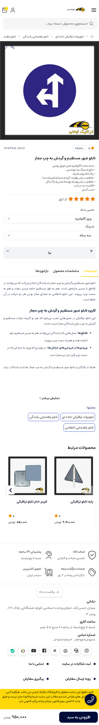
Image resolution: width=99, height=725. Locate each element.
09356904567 (84, 640)
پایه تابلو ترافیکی (81, 501)
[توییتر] (54, 651)
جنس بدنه (87, 210)
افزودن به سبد (78, 717)
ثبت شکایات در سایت (76, 664)
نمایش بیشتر (50, 398)
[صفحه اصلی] (92, 36)
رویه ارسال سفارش (78, 679)
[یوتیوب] (33, 651)
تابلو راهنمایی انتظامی (79, 427)
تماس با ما (36, 664)
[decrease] (7, 251)
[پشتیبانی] (76, 651)
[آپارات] (65, 651)
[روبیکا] (23, 651)
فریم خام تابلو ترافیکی (32, 501)
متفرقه (79, 148)
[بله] (12, 651)
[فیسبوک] (44, 651)
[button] (10, 490)
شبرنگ (89, 226)
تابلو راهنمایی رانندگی (36, 36)
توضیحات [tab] (90, 271)
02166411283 (63, 640)
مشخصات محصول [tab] (66, 271)
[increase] (91, 251)
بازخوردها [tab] (41, 271)
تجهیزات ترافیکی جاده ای (69, 36)
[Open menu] (94, 10)
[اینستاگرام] (86, 651)
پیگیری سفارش (33, 679)
